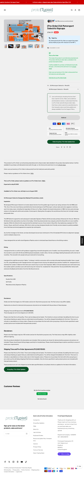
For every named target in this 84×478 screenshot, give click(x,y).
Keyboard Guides (38, 435)
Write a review (42, 393)
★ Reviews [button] (82, 241)
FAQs (34, 426)
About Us (35, 429)
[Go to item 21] (30, 46)
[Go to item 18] (10, 46)
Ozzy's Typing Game (38, 453)
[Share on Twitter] (64, 147)
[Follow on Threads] (17, 462)
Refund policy (7, 470)
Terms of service (25, 470)
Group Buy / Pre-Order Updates (16, 369)
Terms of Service (38, 450)
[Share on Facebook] (61, 147)
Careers (35, 443)
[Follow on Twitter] (9, 462)
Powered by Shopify (26, 467)
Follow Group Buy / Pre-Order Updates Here (64, 141)
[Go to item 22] (37, 46)
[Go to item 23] (43, 46)
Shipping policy (35, 470)
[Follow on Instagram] (13, 462)
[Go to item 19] (17, 46)
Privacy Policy (37, 447)
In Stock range (62, 165)
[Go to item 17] (4, 46)
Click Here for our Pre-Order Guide (57, 77)
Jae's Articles (37, 432)
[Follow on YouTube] (22, 462)
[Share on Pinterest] (67, 147)
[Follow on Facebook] (5, 462)
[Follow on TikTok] (26, 462)
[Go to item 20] (24, 47)
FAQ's (32, 173)
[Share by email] (70, 147)
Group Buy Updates (38, 423)
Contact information (9, 471)
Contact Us (36, 420)
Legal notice (19, 471)
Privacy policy (16, 470)
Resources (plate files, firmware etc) (42, 439)
